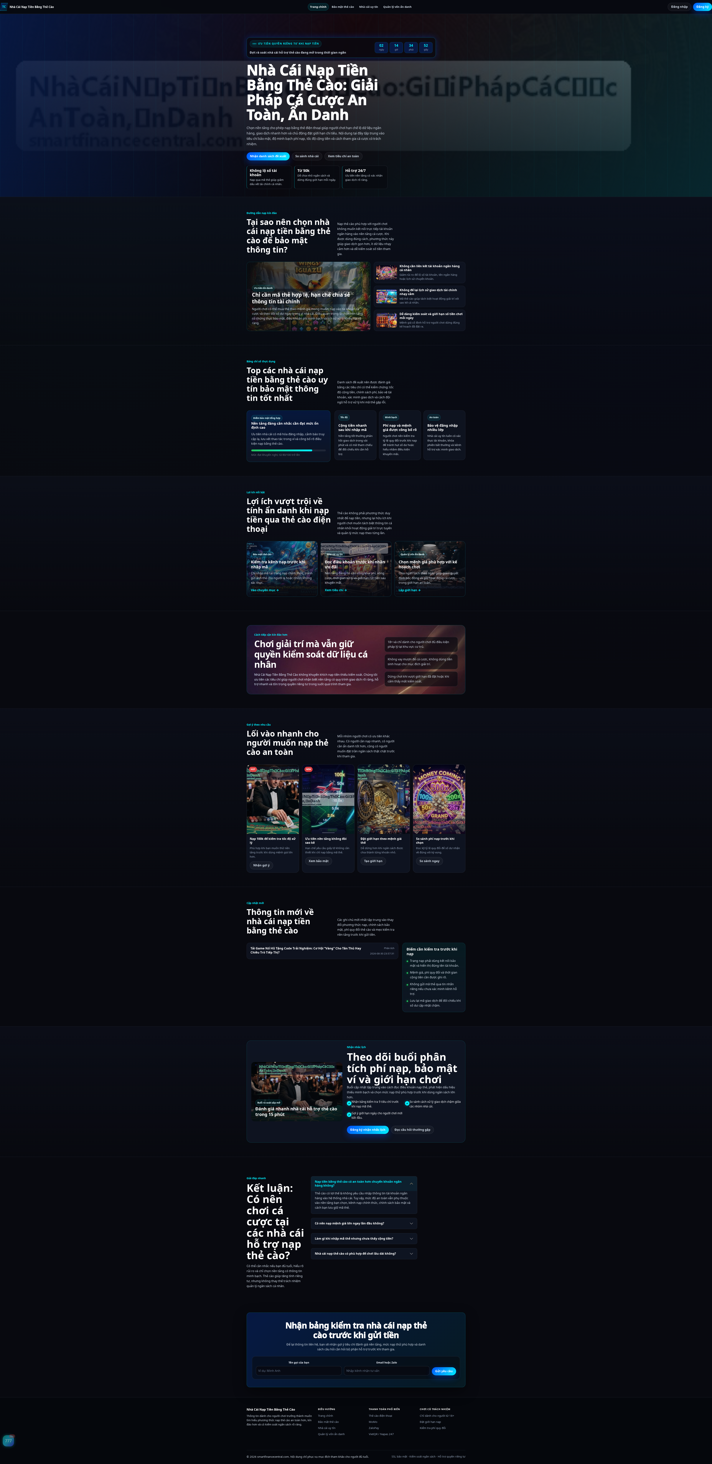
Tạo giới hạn (373, 861)
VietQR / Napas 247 (381, 1434)
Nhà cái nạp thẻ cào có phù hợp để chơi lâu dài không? (355, 1253)
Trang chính (318, 7)
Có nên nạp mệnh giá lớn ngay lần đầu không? (349, 1223)
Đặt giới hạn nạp (430, 1422)
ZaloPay (374, 1428)
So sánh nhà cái (307, 156)
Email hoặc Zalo (386, 1362)
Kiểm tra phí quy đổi (433, 1428)
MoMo (373, 1422)
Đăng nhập (679, 7)
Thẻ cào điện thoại (380, 1415)
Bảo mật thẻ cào (343, 7)
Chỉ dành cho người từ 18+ (437, 1415)
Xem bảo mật (319, 861)
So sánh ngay (429, 861)
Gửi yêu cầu (444, 1371)
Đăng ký (702, 7)
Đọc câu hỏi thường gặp (412, 1130)
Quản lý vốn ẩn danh (397, 7)
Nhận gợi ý (261, 865)
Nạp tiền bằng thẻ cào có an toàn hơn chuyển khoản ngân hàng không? (358, 1184)
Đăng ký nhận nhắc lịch (367, 1130)
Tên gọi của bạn (299, 1362)
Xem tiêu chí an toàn (343, 156)
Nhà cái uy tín (368, 7)
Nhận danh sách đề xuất (268, 156)
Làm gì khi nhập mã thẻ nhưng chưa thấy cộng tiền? (354, 1238)
